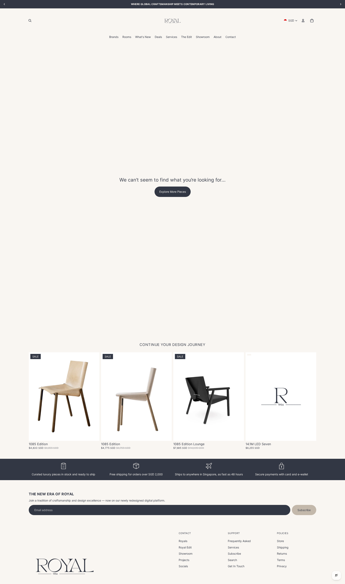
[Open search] (30, 20)
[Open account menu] (303, 20)
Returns (282, 553)
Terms (281, 560)
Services (233, 547)
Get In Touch (236, 566)
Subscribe (304, 510)
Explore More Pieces (172, 191)
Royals (183, 541)
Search (232, 560)
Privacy (282, 566)
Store (280, 541)
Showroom (185, 553)
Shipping (282, 547)
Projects (184, 560)
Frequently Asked (239, 541)
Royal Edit (185, 547)
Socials (183, 566)
